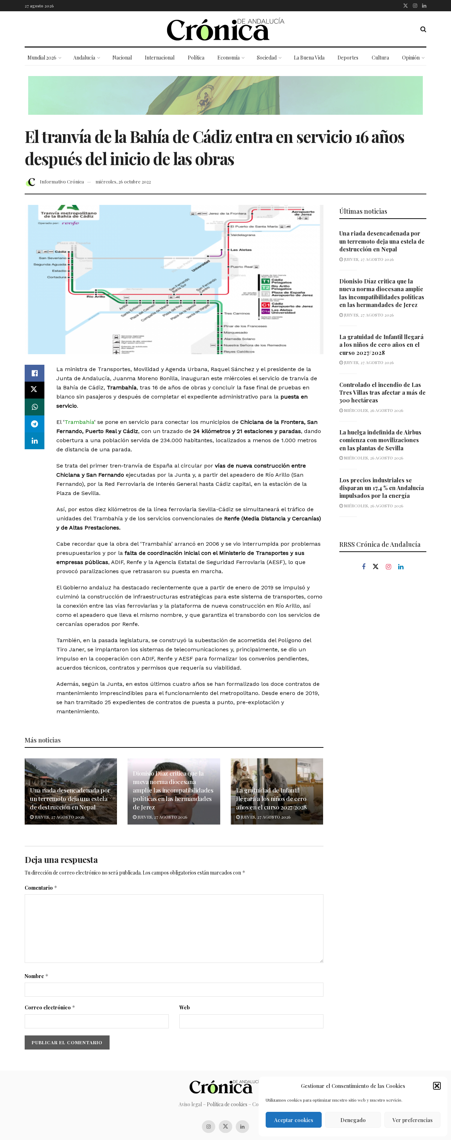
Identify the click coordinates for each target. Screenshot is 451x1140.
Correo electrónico (50, 1007)
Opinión (411, 57)
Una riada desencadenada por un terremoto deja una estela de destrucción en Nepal (70, 798)
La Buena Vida (309, 57)
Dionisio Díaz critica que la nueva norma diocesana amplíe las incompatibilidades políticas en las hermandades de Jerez (173, 789)
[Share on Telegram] (34, 423)
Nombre (37, 976)
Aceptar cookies (293, 1119)
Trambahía (79, 422)
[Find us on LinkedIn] (424, 5)
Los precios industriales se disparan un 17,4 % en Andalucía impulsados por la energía (381, 488)
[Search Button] (423, 29)
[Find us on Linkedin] (400, 567)
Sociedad (267, 57)
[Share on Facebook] (34, 373)
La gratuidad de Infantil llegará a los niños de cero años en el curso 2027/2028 (271, 798)
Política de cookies (227, 1104)
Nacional (122, 57)
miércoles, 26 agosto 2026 (373, 410)
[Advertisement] (383, 696)
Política (196, 57)
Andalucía (84, 57)
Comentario (41, 887)
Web (184, 1007)
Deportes (348, 57)
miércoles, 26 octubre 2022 (123, 181)
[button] (436, 1085)
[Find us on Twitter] (405, 5)
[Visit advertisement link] (225, 100)
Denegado (353, 1119)
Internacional (159, 57)
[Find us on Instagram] (415, 5)
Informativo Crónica (62, 181)
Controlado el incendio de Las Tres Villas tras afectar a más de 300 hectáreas (382, 392)
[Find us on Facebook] (363, 567)
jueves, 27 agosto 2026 (58, 817)
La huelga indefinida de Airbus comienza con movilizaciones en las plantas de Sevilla (380, 440)
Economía (228, 57)
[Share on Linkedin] (34, 440)
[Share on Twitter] (34, 390)
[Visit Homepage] (225, 29)
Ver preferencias (413, 1119)
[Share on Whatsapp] (34, 407)
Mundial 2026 (41, 57)
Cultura (380, 57)
